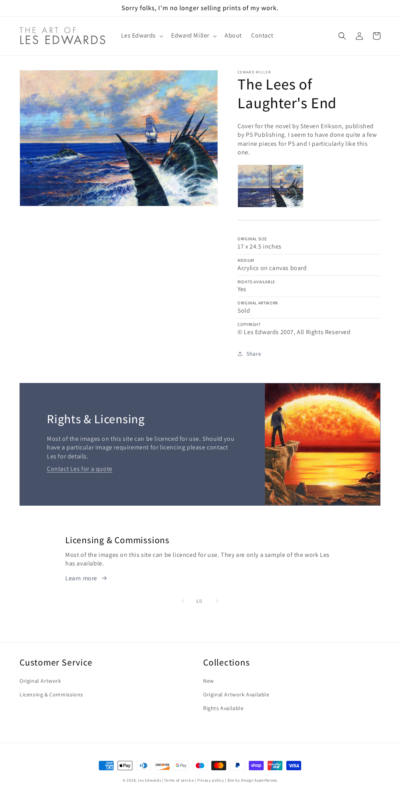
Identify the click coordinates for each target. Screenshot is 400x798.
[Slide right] (217, 601)
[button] (141, 36)
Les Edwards (149, 780)
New (208, 680)
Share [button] (253, 353)
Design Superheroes (259, 780)
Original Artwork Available (236, 694)
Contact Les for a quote (79, 469)
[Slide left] (182, 601)
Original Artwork (40, 680)
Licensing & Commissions (51, 694)
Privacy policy (210, 780)
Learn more (81, 578)
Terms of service (179, 780)
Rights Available (223, 708)
